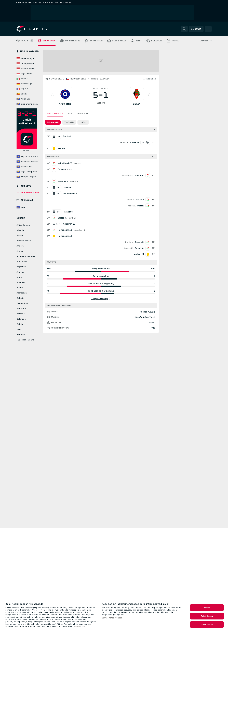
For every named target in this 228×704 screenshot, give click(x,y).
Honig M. (129, 242)
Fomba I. (72, 218)
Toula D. (71, 169)
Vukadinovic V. (65, 163)
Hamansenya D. (65, 230)
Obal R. (140, 205)
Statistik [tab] (69, 122)
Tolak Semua (207, 616)
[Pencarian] (184, 29)
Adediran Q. (80, 230)
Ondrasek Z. (128, 175)
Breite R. (62, 218)
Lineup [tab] (83, 122)
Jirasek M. (128, 248)
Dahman (62, 169)
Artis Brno (65, 103)
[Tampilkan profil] (65, 94)
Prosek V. (131, 205)
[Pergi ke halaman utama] (40, 29)
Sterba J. (74, 181)
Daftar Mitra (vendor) (112, 618)
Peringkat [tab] (82, 113)
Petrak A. (139, 248)
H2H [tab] (70, 113)
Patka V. (140, 199)
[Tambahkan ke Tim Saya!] (52, 94)
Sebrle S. (139, 242)
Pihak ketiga (79, 626)
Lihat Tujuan (207, 624)
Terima (207, 607)
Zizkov (137, 103)
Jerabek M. (63, 181)
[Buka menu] (208, 29)
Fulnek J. (77, 163)
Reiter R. (139, 175)
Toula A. (131, 199)
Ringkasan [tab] (53, 122)
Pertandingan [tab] (55, 113)
